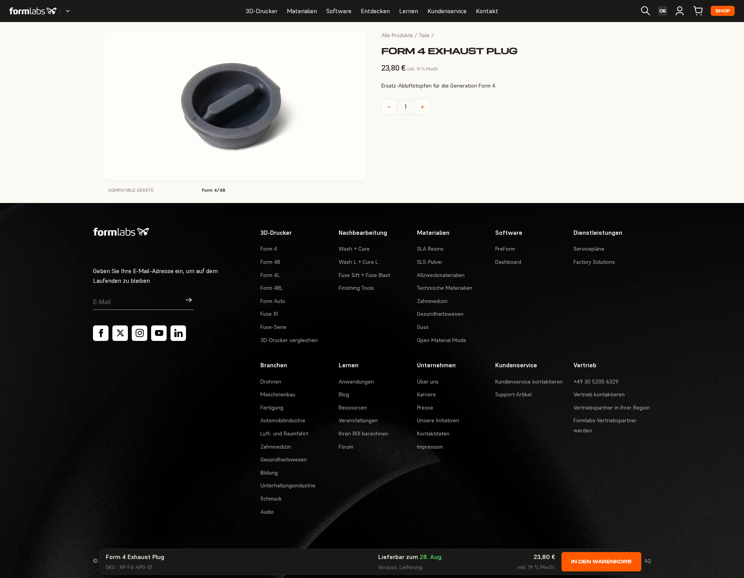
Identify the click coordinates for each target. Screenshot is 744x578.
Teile (424, 35)
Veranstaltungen (358, 420)
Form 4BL (271, 287)
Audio (267, 511)
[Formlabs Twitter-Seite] (120, 333)
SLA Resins (430, 248)
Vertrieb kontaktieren (599, 394)
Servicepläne (589, 248)
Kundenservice (447, 11)
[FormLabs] (33, 10)
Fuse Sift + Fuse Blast (364, 275)
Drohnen (270, 381)
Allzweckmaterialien (441, 275)
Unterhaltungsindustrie (287, 485)
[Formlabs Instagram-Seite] (139, 333)
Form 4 (268, 248)
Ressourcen (353, 407)
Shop (722, 11)
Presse (425, 407)
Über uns (428, 381)
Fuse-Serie (273, 326)
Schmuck (271, 498)
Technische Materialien (444, 287)
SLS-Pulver (430, 261)
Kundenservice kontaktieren (529, 381)
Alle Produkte (397, 35)
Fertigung (271, 407)
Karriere (426, 394)
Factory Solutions (594, 261)
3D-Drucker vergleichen (289, 340)
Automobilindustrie (282, 420)
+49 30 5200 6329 (596, 381)
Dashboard (508, 261)
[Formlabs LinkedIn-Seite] (178, 333)
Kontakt (487, 11)
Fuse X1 (269, 313)
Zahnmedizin (432, 301)
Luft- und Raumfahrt (284, 433)
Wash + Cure (354, 248)
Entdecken (375, 11)
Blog (344, 394)
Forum (346, 446)
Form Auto (272, 301)
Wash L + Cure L (358, 261)
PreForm (505, 248)
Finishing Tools (356, 287)
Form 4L (270, 275)
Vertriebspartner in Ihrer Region (612, 407)
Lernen (408, 11)
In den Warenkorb (601, 561)
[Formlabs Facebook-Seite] (100, 333)
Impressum (430, 446)
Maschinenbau (277, 394)
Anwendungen (356, 381)
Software (338, 11)
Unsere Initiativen (438, 420)
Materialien (302, 11)
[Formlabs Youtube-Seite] (159, 333)
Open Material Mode (441, 340)
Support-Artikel (513, 394)
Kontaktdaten (433, 433)
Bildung (269, 472)
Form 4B (270, 261)
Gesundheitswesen (440, 313)
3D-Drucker (261, 11)
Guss (423, 326)
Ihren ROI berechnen (363, 433)
